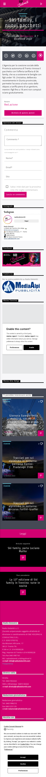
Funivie (23, 16)
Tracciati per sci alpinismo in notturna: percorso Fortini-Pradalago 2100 (23, 462)
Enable (31, 347)
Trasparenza (7, 663)
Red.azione (27, 36)
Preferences (23, 771)
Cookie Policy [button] (24, 744)
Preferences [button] (8, 749)
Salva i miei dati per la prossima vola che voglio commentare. (25, 186)
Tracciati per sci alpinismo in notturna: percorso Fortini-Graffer (23, 506)
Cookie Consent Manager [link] (12, 726)
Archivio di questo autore (23, 113)
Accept (23, 757)
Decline (23, 764)
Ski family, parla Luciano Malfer (24, 550)
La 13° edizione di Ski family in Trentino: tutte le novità (23, 582)
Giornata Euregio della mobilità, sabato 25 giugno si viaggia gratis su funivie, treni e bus (23, 420)
